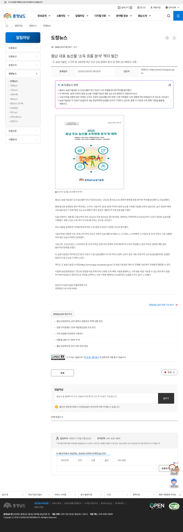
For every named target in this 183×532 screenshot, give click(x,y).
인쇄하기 (167, 38)
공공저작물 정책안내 (72, 503)
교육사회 (14, 94)
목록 (62, 373)
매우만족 (65, 460)
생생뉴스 (33, 25)
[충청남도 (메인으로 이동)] (14, 505)
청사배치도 (119, 503)
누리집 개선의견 (91, 503)
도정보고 (13, 56)
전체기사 (14, 121)
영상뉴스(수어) (16, 103)
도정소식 (13, 65)
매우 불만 (122, 460)
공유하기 (174, 38)
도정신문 (13, 131)
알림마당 (19, 25)
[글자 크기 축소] (130, 7)
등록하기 (166, 468)
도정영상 (14, 108)
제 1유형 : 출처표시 (91, 357)
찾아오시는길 (106, 503)
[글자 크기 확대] (119, 7)
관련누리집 (38, 507)
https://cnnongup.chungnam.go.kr (96, 264)
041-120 (65, 514)
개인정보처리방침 (41, 503)
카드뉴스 (14, 112)
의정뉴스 (14, 85)
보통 (93, 460)
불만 (107, 460)
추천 (169, 372)
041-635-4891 (113, 438)
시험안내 (13, 139)
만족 (80, 460)
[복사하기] (170, 85)
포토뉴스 (14, 99)
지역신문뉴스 (16, 117)
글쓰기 (166, 398)
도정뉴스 (47, 25)
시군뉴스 (14, 90)
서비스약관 (56, 503)
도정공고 (13, 48)
